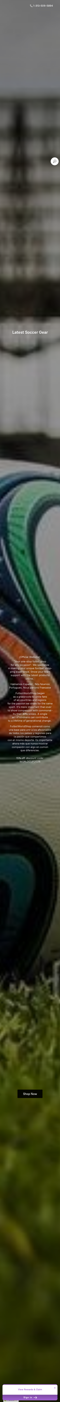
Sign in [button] (28, 1397)
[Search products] (55, 161)
